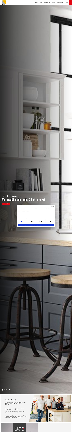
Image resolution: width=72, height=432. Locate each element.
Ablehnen (24, 225)
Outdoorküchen (46, 2)
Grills (50, 2)
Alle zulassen (48, 225)
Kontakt (67, 2)
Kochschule (53, 2)
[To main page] (4, 2)
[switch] (31, 221)
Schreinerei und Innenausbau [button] (59, 2)
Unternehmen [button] (36, 2)
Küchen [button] (41, 2)
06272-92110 (7, 390)
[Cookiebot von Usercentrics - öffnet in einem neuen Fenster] (50, 206)
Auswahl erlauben (36, 225)
